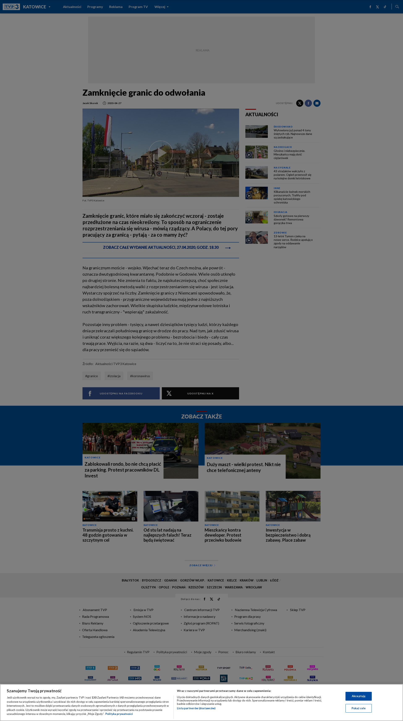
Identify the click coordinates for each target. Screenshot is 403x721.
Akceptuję (358, 696)
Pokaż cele (359, 708)
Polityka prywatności (119, 714)
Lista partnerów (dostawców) (196, 708)
